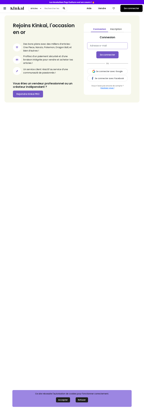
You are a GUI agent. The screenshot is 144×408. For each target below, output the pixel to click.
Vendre (102, 8)
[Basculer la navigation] (4, 8)
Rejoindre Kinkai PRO (28, 94)
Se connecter (131, 8)
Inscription (116, 29)
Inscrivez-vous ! (107, 88)
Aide (89, 8)
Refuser (82, 399)
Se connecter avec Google (109, 71)
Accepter (63, 399)
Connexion (99, 29)
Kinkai (17, 8)
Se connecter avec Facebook (109, 78)
